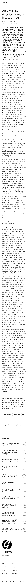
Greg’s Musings (7, 414)
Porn (23, 414)
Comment (4, 23)
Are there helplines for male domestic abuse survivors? (9, 467)
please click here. (7, 408)
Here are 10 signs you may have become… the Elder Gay (9, 505)
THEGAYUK (5, 2)
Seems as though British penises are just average (10, 460)
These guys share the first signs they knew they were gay (10, 452)
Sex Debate (10, 23)
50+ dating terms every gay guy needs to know (11, 490)
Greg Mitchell (11, 21)
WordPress (23, 582)
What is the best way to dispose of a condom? (10, 475)
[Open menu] (25, 3)
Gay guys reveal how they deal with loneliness (10, 444)
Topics (15, 23)
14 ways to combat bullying (8, 482)
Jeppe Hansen (16, 414)
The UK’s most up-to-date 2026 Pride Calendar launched (8, 513)
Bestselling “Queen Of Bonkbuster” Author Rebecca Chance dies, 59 (10, 521)
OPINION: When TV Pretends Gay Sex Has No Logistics (10, 529)
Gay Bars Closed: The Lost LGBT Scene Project (10, 497)
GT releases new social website (7, 425)
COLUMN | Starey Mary (19, 425)
